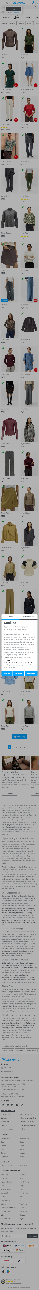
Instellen (7, 674)
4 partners (24, 637)
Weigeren (18, 674)
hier (9, 660)
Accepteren (31, 674)
